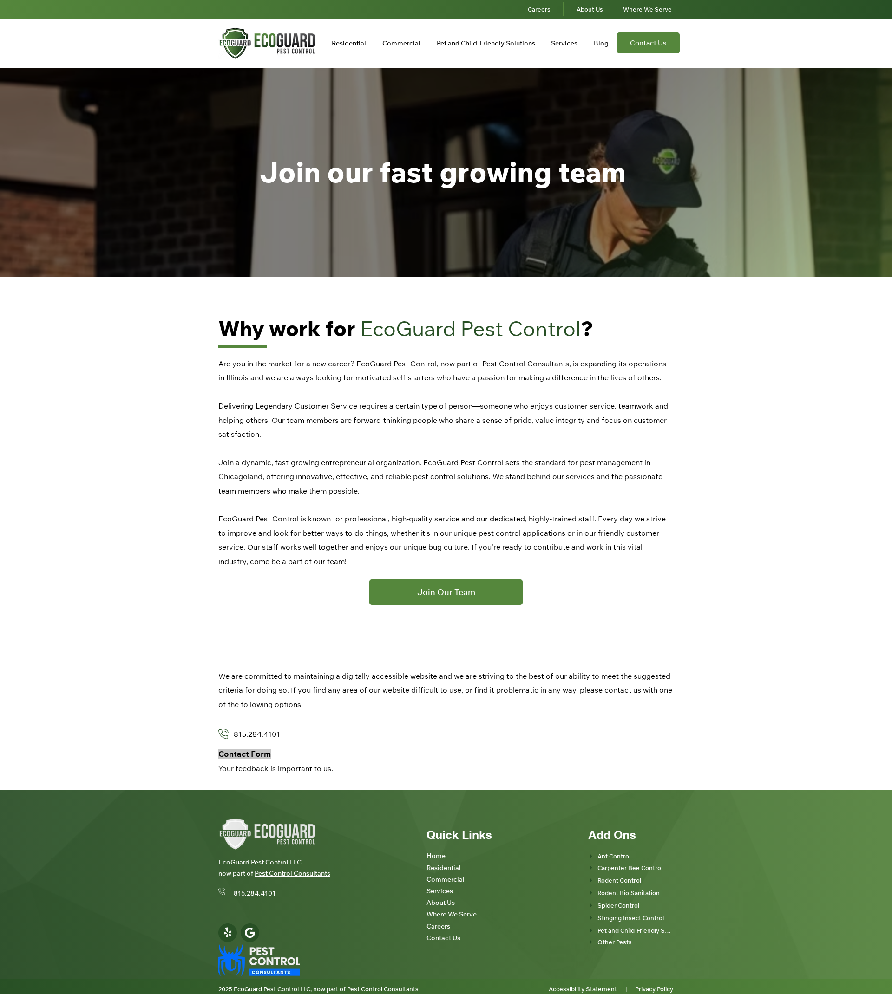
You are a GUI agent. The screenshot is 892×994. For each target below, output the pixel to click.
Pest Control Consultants (525, 363)
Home (436, 855)
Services (439, 891)
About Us (440, 902)
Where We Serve (451, 914)
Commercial (445, 879)
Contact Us (443, 938)
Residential (443, 868)
